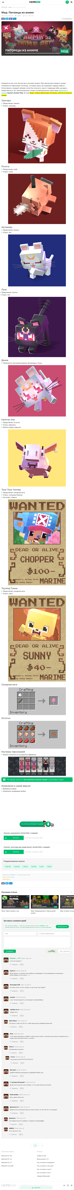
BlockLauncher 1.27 (43, 1159)
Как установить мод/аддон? (45, 1162)
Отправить (9, 951)
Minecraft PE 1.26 (6, 1155)
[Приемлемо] (4, 879)
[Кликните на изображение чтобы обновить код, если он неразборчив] (52, 951)
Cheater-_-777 (15, 958)
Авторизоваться (62, 926)
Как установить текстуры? (45, 1166)
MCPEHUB (4, 7)
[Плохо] (3, 879)
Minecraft (62, 90)
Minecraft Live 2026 (7, 1166)
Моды (9, 7)
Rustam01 (12, 874)
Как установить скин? (44, 1172)
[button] (3, 2)
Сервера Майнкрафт (43, 1176)
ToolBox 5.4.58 (41, 1155)
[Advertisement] (37, 68)
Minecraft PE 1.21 (6, 1162)
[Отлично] (9, 879)
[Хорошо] (7, 879)
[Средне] (6, 879)
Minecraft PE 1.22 (6, 1159)
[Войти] (67, 2)
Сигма (13, 1057)
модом (4, 93)
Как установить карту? (44, 1169)
